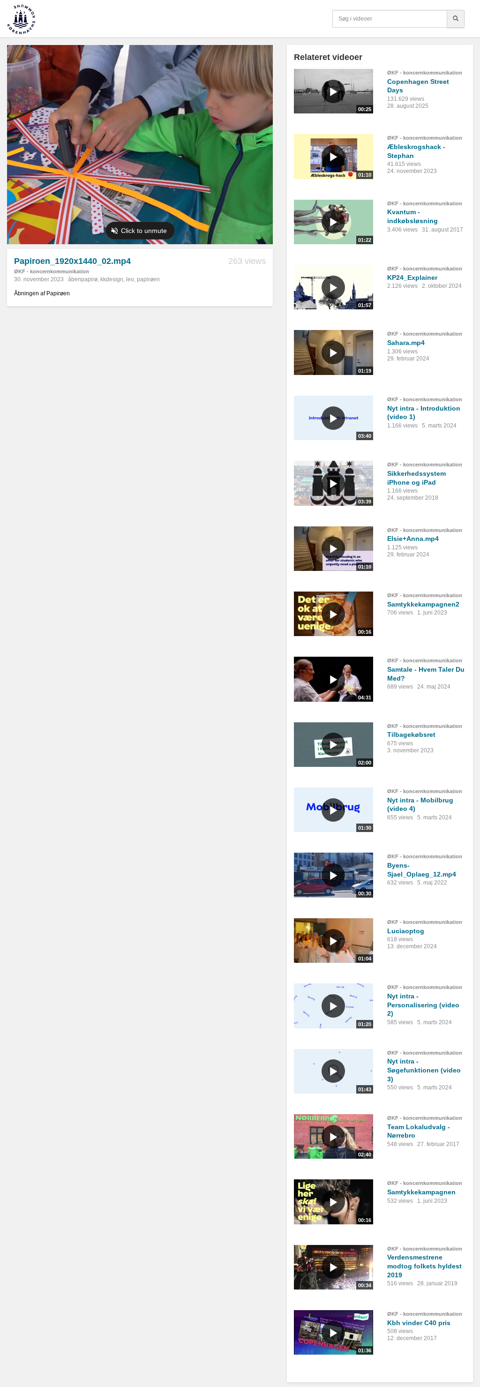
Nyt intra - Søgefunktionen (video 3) (424, 1069)
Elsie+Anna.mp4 (413, 538)
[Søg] (456, 19)
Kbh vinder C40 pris (418, 1323)
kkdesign (111, 279)
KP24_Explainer (412, 277)
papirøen (148, 279)
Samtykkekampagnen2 (423, 604)
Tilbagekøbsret (411, 734)
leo (130, 279)
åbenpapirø (83, 279)
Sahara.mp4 (406, 342)
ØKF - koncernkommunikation (51, 271)
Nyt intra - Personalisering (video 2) (423, 1004)
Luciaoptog (405, 931)
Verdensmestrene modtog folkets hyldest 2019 (424, 1265)
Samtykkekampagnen (421, 1192)
